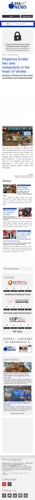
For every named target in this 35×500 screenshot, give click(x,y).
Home (3, 54)
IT (9, 484)
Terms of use (5, 474)
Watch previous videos (17, 413)
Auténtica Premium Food (17, 294)
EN (4, 484)
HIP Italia (17, 331)
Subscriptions (14, 473)
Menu (8, 24)
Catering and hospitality (12, 54)
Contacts (21, 473)
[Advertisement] (17, 105)
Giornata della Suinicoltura (17, 313)
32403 (10, 470)
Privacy (26, 473)
